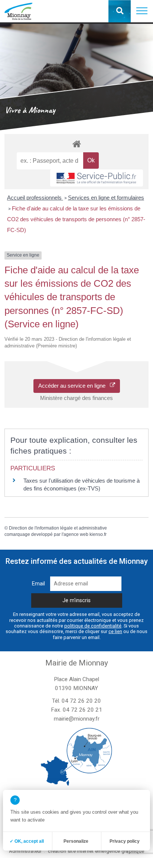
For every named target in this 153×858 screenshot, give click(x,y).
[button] (142, 11)
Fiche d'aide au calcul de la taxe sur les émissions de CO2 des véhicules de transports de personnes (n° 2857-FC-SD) (76, 219)
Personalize (76, 841)
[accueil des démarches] (76, 143)
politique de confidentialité (92, 626)
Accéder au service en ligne (74, 385)
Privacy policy (125, 841)
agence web (76, 534)
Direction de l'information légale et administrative (58, 528)
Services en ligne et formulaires (106, 197)
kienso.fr (98, 534)
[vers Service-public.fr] (96, 178)
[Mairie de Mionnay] (18, 11)
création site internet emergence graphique (96, 851)
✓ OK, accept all (27, 841)
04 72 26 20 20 (81, 700)
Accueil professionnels (35, 197)
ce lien (115, 631)
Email (38, 584)
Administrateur (25, 851)
